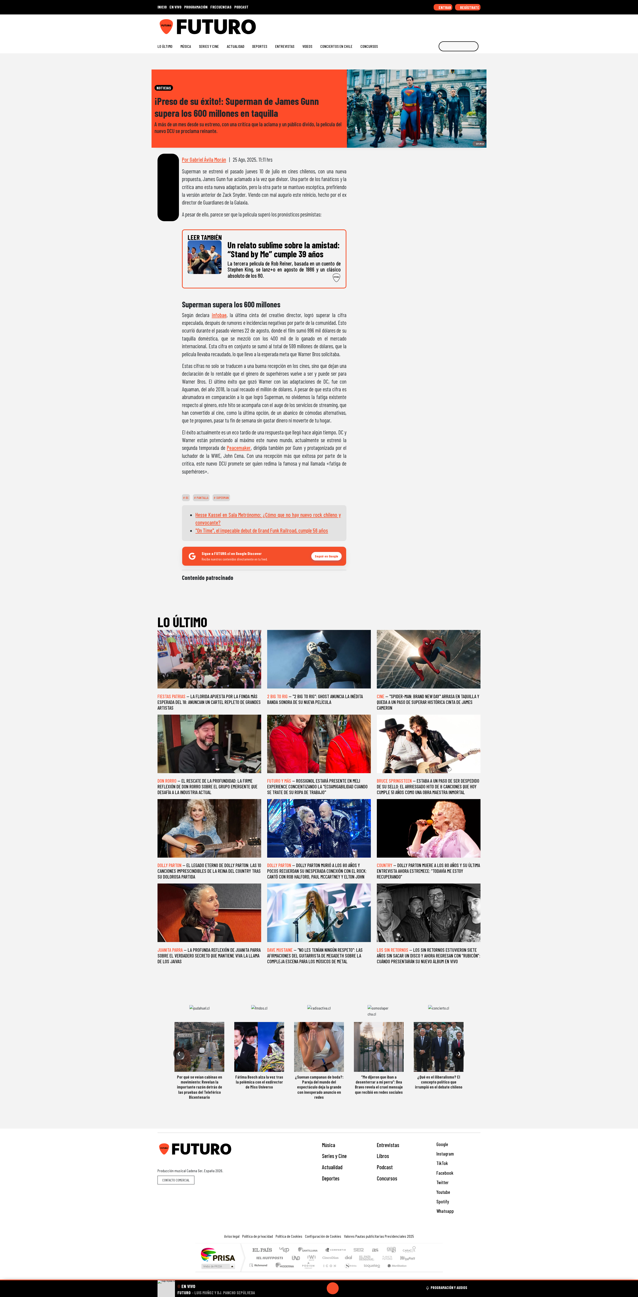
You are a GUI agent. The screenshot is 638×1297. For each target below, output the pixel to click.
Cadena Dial (392, 1258)
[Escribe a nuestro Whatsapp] (478, 24)
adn (391, 1250)
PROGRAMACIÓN (196, 6)
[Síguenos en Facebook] (446, 24)
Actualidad (235, 46)
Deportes (259, 46)
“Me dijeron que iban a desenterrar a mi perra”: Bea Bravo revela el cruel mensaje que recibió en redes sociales (379, 1084)
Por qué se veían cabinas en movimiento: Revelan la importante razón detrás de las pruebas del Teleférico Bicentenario (199, 1087)
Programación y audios (449, 1287)
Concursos (369, 46)
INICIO (162, 6)
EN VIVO (175, 6)
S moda (349, 1271)
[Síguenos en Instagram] (430, 24)
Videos (307, 46)
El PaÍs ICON (329, 1271)
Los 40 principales (286, 1250)
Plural (307, 1271)
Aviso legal (231, 1236)
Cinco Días (330, 1258)
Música (185, 46)
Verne (376, 1258)
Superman (222, 498)
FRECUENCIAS (221, 6)
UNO (296, 1258)
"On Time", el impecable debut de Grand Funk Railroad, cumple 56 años (261, 530)
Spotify (442, 1201)
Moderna (283, 1271)
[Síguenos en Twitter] (454, 24)
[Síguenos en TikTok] (438, 24)
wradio (310, 1258)
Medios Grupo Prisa (218, 1266)
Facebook (444, 1173)
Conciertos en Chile (336, 46)
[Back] (309, 1288)
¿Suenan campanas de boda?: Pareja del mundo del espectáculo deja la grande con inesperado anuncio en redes (319, 1087)
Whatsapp (444, 1211)
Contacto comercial (176, 1180)
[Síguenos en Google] (422, 24)
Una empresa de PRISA (218, 1254)
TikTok (441, 1163)
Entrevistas (284, 46)
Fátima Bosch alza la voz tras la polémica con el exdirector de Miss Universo (259, 1082)
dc (187, 498)
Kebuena (410, 1258)
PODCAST (241, 6)
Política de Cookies (289, 1236)
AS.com (374, 1250)
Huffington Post (268, 1258)
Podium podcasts (259, 1264)
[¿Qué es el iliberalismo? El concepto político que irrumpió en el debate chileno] (439, 1047)
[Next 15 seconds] (345, 1288)
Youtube (442, 1192)
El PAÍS (262, 1250)
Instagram (444, 1154)
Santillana (309, 1250)
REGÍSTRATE (469, 7)
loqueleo (370, 1271)
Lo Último (165, 46)
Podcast (385, 1167)
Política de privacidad (257, 1236)
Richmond (259, 1271)
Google (441, 1144)
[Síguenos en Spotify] (470, 24)
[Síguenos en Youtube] (462, 24)
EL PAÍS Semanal (362, 1258)
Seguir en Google (326, 556)
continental (348, 1258)
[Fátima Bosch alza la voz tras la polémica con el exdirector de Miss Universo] (259, 1047)
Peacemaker (239, 447)
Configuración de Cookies (323, 1236)
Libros (383, 1156)
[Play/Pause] (333, 1288)
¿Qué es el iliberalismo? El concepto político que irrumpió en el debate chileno (438, 1082)
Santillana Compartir (335, 1250)
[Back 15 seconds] (321, 1288)
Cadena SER (358, 1250)
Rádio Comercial (416, 1271)
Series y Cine (209, 46)
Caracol (409, 1250)
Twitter (442, 1182)
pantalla (202, 498)
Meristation (394, 1271)
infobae (219, 315)
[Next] (357, 1288)
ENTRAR (444, 7)
